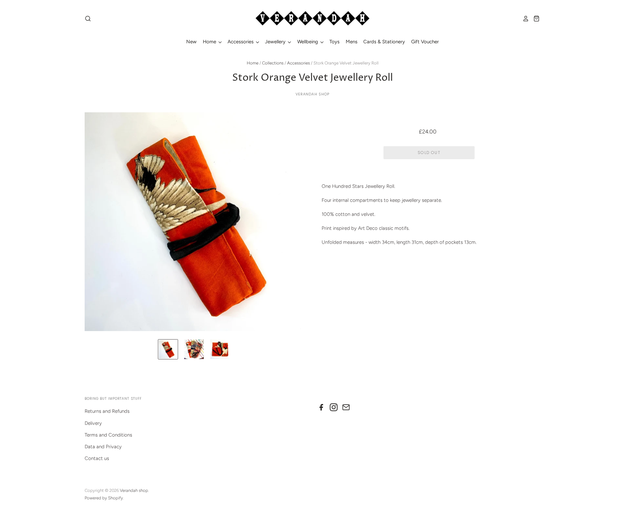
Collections (273, 63)
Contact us (97, 458)
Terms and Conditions (108, 435)
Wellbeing (308, 42)
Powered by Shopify (104, 497)
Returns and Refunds (107, 411)
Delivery (93, 423)
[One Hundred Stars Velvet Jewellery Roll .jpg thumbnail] (168, 349)
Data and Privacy (103, 447)
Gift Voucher (425, 42)
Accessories (241, 42)
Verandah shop (313, 94)
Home (210, 42)
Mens (351, 42)
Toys (334, 42)
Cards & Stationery (384, 42)
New (191, 42)
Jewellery (276, 42)
